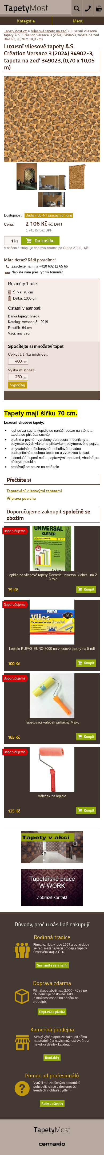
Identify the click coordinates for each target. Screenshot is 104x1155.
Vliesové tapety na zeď (49, 31)
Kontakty (52, 1057)
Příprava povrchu (21, 498)
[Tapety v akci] (52, 861)
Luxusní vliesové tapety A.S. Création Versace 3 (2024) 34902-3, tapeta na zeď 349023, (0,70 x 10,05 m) (51, 35)
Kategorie (26, 21)
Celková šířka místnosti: (28, 354)
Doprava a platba (52, 1011)
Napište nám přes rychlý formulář (37, 272)
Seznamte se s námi (52, 965)
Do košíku (86, 589)
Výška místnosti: (21, 370)
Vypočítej (17, 384)
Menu (78, 21)
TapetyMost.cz (15, 31)
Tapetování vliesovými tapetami (34, 491)
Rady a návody (52, 1103)
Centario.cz (52, 1143)
